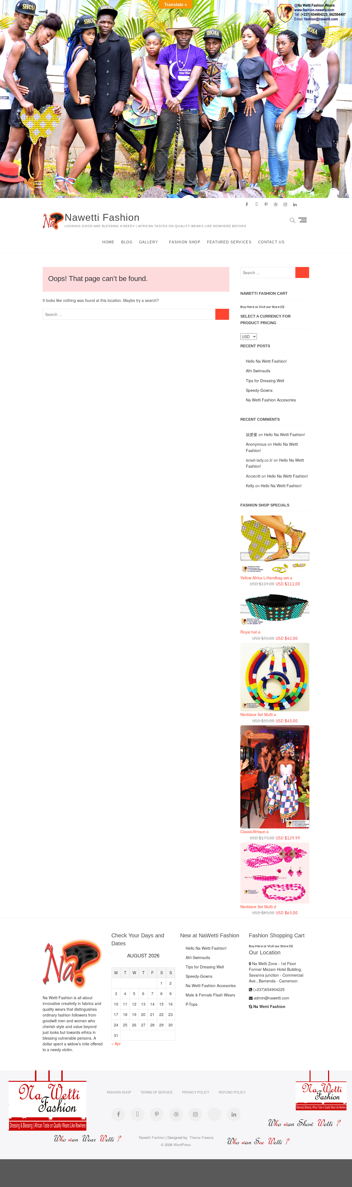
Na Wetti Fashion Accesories (271, 400)
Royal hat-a (250, 632)
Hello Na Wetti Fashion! (266, 361)
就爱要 (251, 434)
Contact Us (271, 242)
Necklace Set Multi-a (258, 714)
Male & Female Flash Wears (210, 995)
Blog (127, 242)
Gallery (148, 242)
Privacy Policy (195, 1092)
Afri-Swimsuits (258, 370)
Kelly (250, 485)
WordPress (182, 1144)
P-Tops (191, 1004)
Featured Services (229, 242)
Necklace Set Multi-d (258, 906)
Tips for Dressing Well (265, 380)
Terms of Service (157, 1092)
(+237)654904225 (268, 989)
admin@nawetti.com (271, 998)
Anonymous (256, 444)
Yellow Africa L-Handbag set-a (266, 577)
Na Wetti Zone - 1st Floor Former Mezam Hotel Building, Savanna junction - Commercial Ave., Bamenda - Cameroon (276, 972)
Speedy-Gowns (259, 390)
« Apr (116, 1043)
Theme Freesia (201, 1137)
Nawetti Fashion (102, 217)
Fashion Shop (184, 242)
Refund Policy (232, 1092)
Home (108, 242)
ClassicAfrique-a (254, 831)
